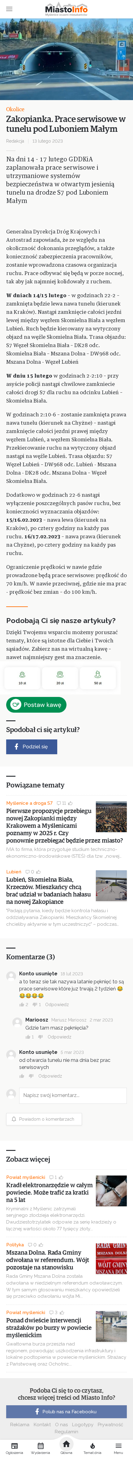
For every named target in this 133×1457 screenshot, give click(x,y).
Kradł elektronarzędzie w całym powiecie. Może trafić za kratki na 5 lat (49, 1192)
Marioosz (36, 1020)
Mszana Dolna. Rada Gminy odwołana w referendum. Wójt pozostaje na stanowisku (47, 1260)
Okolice (15, 109)
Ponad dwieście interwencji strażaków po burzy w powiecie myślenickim (49, 1327)
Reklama (19, 1424)
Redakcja (15, 141)
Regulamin (66, 1432)
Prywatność (110, 1424)
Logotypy (82, 1424)
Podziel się (35, 747)
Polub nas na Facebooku (69, 1412)
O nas (61, 1424)
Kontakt (42, 1424)
